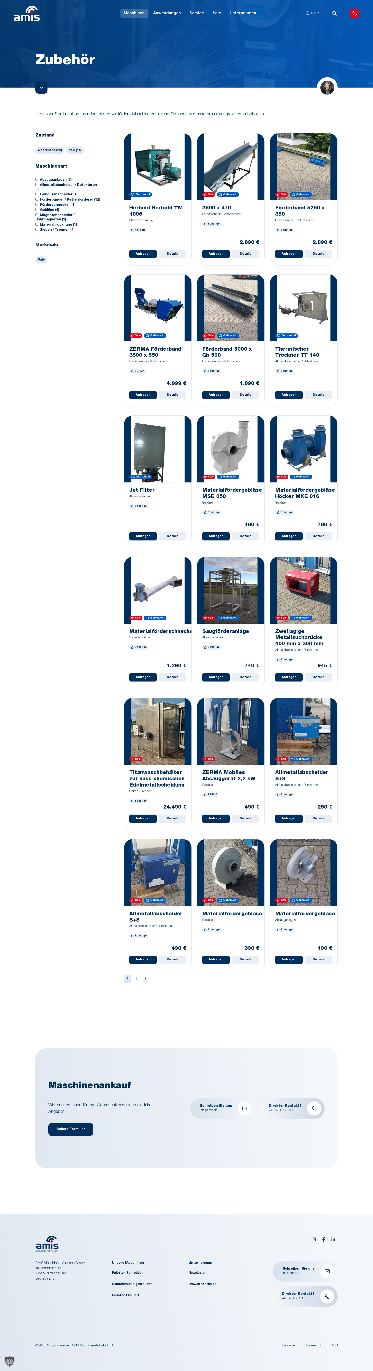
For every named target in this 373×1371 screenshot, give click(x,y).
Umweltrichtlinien (203, 1284)
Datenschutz (314, 1345)
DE (313, 13)
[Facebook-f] (323, 1239)
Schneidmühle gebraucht (132, 1284)
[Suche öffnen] (334, 13)
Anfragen (143, 254)
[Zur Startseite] (27, 13)
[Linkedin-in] (333, 1239)
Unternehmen (200, 1263)
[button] (9, 1361)
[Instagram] (314, 1239)
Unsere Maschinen (128, 1263)
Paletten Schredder (127, 1273)
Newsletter (197, 1273)
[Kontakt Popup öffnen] (354, 13)
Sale (41, 259)
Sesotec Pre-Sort (125, 1295)
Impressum (290, 1345)
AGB (335, 1345)
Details (173, 254)
